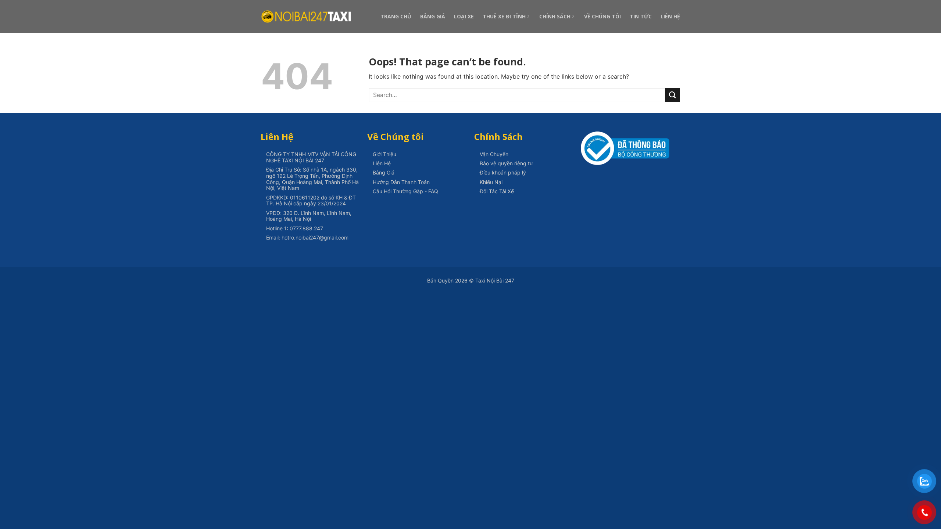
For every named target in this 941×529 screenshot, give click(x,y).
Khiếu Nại (491, 182)
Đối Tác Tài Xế (497, 191)
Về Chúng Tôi (602, 16)
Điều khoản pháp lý (503, 172)
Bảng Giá (432, 16)
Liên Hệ (670, 16)
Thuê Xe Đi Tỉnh (504, 16)
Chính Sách (554, 16)
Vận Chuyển (494, 154)
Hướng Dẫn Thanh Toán (401, 182)
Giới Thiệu (384, 154)
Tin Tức (641, 16)
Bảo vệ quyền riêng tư (506, 163)
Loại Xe (464, 16)
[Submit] (672, 95)
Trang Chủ (395, 16)
